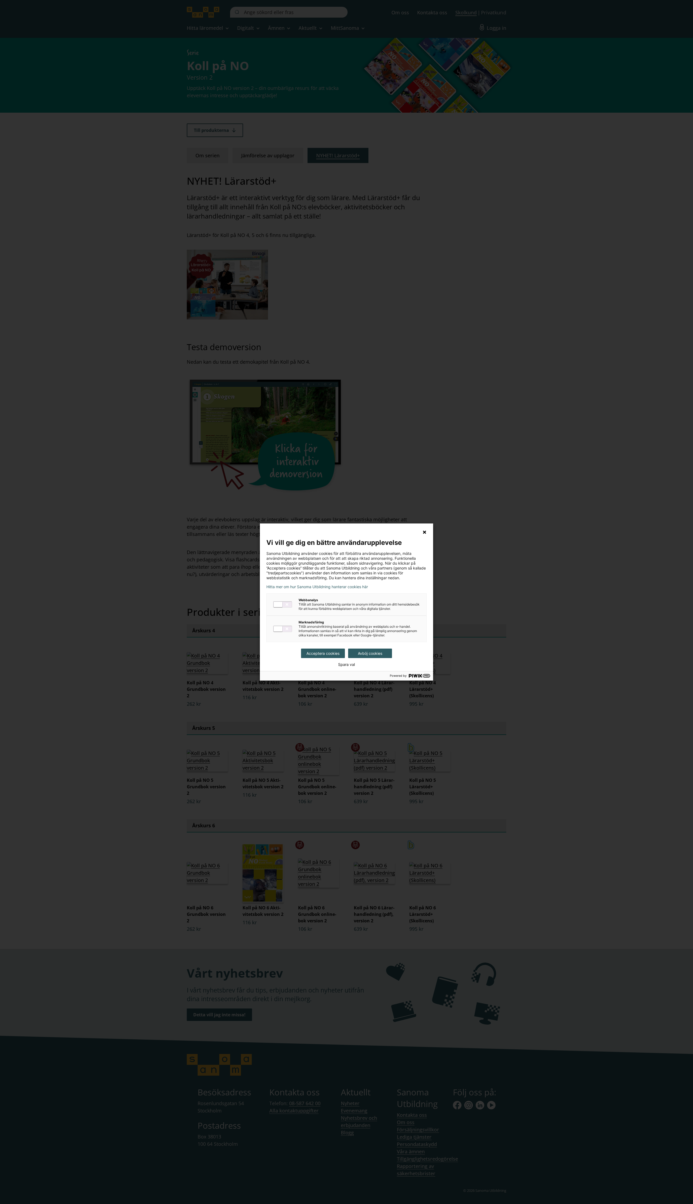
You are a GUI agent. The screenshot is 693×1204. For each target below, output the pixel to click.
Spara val (346, 664)
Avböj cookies (370, 653)
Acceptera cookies (322, 653)
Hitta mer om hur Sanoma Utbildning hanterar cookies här (317, 587)
